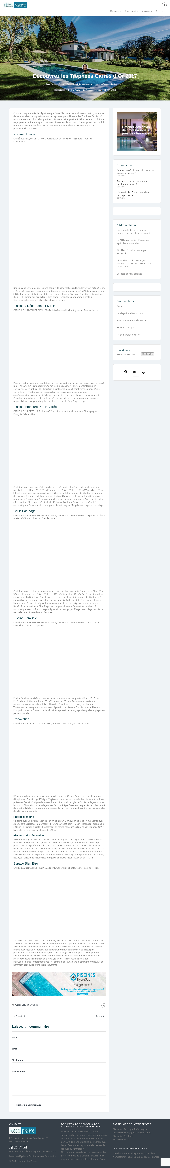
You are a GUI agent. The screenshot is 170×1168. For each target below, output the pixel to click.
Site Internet (18, 1060)
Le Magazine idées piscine (130, 313)
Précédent (20, 1016)
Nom (14, 1037)
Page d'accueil (51, 84)
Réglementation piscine (129, 334)
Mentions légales (17, 1156)
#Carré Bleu (20, 1004)
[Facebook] (127, 372)
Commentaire (18, 1071)
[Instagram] (136, 372)
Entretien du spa (125, 327)
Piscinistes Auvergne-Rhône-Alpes (130, 1129)
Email (14, 1048)
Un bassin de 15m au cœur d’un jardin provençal (133, 194)
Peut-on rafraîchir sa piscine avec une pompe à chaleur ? (136, 172)
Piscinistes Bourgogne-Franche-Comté (132, 1132)
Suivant (99, 1016)
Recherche (147, 354)
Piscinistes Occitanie (123, 1136)
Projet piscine (77, 84)
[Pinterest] (145, 373)
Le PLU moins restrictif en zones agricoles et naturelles (133, 242)
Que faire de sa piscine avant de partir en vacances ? (133, 183)
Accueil (120, 306)
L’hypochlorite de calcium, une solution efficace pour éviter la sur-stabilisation (134, 263)
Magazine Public (65, 84)
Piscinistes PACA (121, 1139)
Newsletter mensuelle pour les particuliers (134, 1153)
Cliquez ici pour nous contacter (40, 1151)
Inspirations (86, 84)
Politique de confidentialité (42, 1156)
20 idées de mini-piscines (129, 273)
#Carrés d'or (33, 1004)
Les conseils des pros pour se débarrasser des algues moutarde (134, 232)
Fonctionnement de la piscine (131, 320)
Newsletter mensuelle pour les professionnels (136, 1156)
